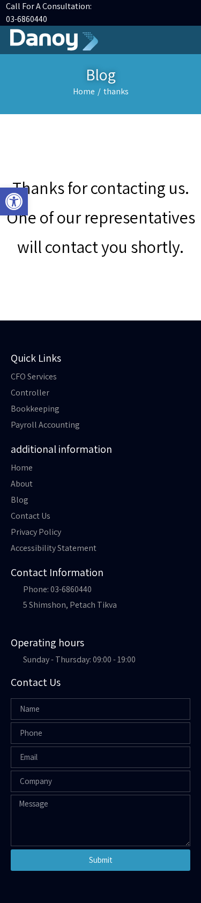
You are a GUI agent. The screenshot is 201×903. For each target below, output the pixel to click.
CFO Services (34, 376)
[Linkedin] (170, 13)
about (22, 483)
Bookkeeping (35, 408)
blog (19, 499)
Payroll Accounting (45, 424)
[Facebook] (185, 13)
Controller (30, 392)
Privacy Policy (36, 532)
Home (84, 91)
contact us (30, 515)
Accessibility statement (53, 548)
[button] (185, 40)
